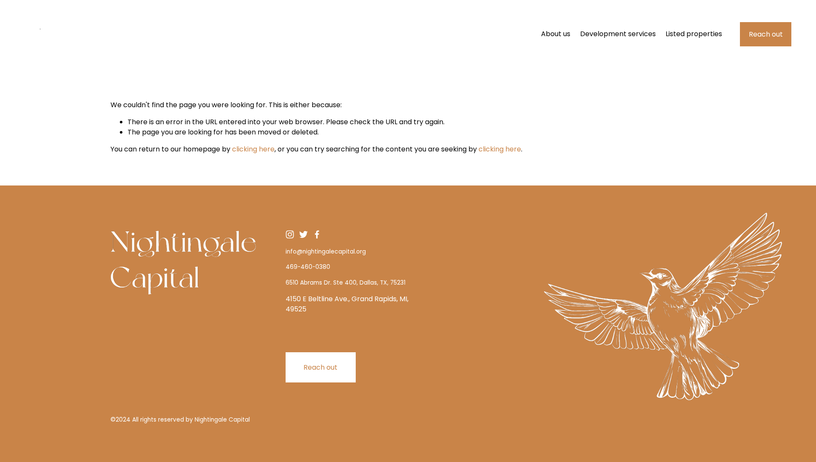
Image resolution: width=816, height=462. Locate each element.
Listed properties (694, 34)
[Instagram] (290, 234)
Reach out (766, 34)
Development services (618, 34)
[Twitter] (303, 234)
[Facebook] (317, 234)
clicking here (253, 149)
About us (555, 34)
